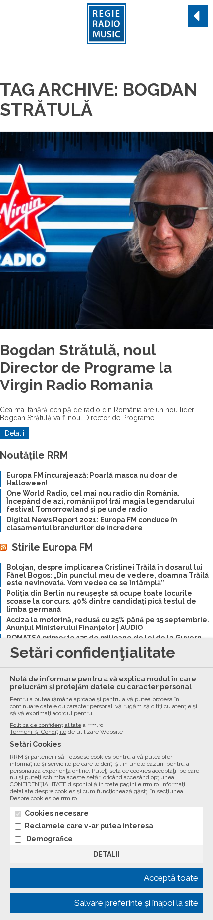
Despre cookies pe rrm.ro (43, 798)
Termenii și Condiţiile (38, 731)
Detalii (14, 433)
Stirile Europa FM (52, 547)
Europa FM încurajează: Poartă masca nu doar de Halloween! (92, 479)
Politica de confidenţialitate (45, 725)
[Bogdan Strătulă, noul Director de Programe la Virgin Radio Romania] (106, 230)
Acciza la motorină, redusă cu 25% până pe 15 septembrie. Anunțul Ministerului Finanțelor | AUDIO (107, 623)
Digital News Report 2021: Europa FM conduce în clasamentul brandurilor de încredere (91, 524)
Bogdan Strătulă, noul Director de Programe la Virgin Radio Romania (86, 367)
